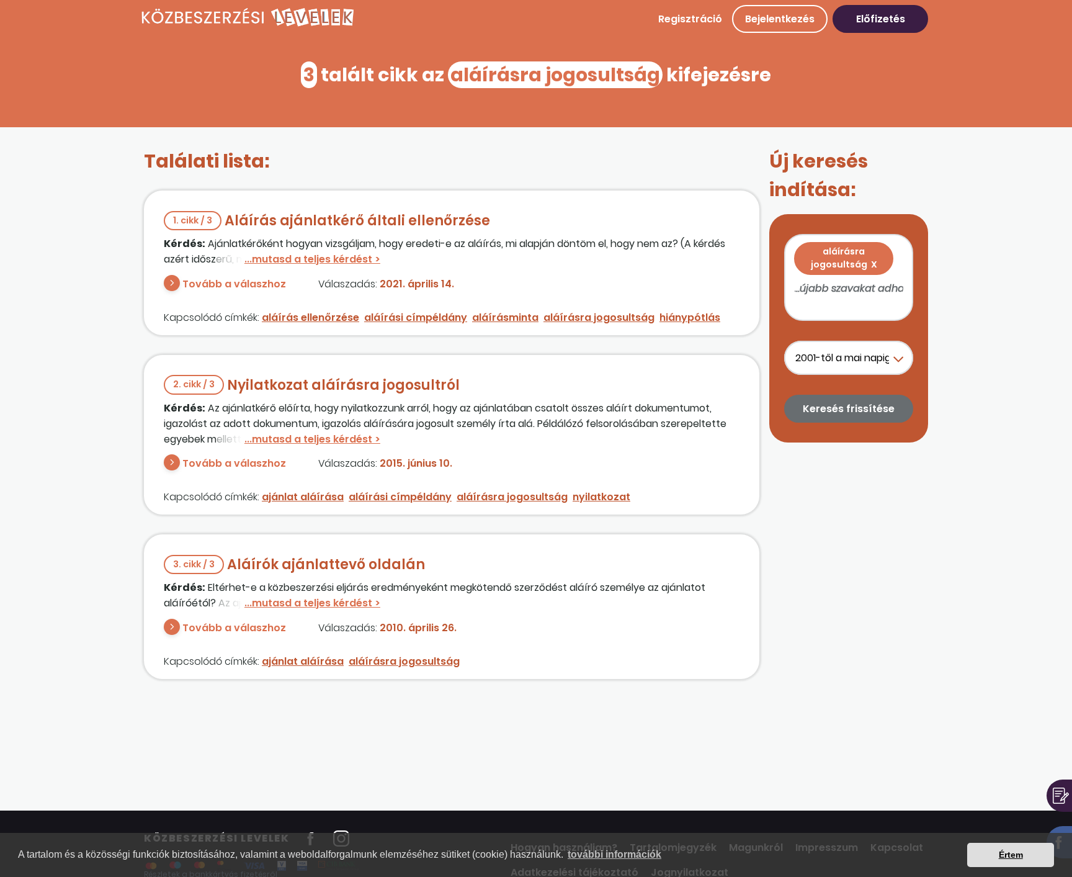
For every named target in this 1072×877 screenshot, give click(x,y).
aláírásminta (505, 317)
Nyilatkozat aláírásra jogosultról (316, 385)
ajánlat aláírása (303, 497)
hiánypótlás (689, 317)
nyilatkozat (601, 497)
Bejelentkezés (780, 19)
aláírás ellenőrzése (310, 317)
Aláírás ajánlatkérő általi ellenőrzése (331, 220)
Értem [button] (1011, 855)
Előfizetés (880, 19)
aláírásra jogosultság (598, 317)
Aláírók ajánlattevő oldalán (299, 564)
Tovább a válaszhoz (234, 284)
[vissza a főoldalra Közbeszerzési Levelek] (247, 24)
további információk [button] (614, 854)
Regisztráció (690, 19)
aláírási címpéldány (415, 317)
